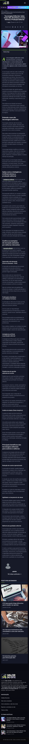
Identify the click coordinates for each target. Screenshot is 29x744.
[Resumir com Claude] (15, 27)
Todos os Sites (4, 710)
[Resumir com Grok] (23, 27)
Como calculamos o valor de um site (9, 704)
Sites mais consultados (6, 700)
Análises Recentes (5, 697)
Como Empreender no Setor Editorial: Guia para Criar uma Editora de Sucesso (16, 731)
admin (9, 22)
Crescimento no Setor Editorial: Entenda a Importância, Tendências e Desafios (16, 725)
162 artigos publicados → (14, 574)
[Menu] (24, 2)
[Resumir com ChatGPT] (13, 27)
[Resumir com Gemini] (18, 27)
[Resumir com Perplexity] (20, 27)
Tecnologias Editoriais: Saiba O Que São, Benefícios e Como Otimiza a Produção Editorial (15, 719)
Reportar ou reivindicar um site (8, 707)
